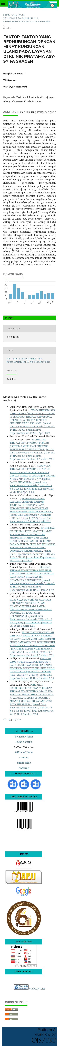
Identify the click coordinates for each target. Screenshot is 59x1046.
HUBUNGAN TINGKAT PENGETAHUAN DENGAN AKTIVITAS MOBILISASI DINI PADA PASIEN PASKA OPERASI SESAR (29, 444)
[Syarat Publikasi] (35, 789)
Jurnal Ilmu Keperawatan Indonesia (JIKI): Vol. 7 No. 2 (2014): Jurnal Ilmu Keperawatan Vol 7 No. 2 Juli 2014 (32, 555)
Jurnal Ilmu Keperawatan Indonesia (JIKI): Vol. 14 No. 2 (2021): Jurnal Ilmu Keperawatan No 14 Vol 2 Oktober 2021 (32, 454)
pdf (10, 318)
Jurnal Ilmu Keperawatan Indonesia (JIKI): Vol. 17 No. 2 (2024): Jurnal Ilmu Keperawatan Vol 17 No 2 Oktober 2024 (31, 709)
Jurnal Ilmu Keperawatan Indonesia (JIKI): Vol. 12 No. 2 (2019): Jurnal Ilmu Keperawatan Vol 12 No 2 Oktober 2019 (32, 584)
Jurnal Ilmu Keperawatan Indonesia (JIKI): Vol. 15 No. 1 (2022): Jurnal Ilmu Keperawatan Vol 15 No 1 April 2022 (31, 518)
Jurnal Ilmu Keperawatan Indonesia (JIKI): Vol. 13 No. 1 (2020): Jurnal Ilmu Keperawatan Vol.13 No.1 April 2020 (31, 487)
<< (4, 719)
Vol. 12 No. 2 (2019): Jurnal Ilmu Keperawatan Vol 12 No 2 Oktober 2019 (26, 20)
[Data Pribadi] (24, 789)
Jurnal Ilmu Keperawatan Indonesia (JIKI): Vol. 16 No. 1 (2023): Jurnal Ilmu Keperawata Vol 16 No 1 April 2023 (31, 620)
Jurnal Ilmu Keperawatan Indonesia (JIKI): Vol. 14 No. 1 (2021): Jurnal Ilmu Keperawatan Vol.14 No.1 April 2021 (32, 428)
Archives (18, 15)
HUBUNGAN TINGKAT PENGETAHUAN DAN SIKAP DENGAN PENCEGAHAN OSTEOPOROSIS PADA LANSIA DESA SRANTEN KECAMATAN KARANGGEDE (32, 573)
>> (19, 719)
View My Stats (37, 988)
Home (6, 15)
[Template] (12, 789)
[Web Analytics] (21, 988)
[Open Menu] (3, 3)
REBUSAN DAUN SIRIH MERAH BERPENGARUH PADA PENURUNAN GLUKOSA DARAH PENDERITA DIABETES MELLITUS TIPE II (32, 663)
